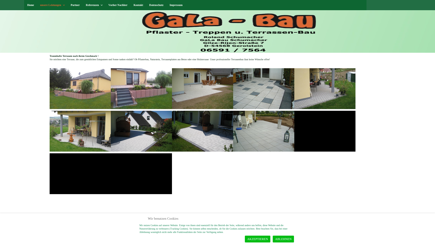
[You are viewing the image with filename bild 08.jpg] (202, 88)
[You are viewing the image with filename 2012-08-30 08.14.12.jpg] (141, 88)
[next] (425, 29)
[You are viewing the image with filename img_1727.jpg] (141, 131)
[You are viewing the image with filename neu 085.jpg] (141, 173)
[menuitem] (30, 5)
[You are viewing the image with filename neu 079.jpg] (324, 131)
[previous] (6, 29)
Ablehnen (283, 239)
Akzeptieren (257, 239)
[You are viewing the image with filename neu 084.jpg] (80, 173)
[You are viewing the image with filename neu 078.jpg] (263, 131)
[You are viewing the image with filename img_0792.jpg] (324, 88)
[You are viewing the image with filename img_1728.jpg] (202, 131)
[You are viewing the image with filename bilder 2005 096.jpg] (263, 88)
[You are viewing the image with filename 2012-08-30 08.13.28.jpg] (80, 88)
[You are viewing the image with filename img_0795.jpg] (80, 131)
